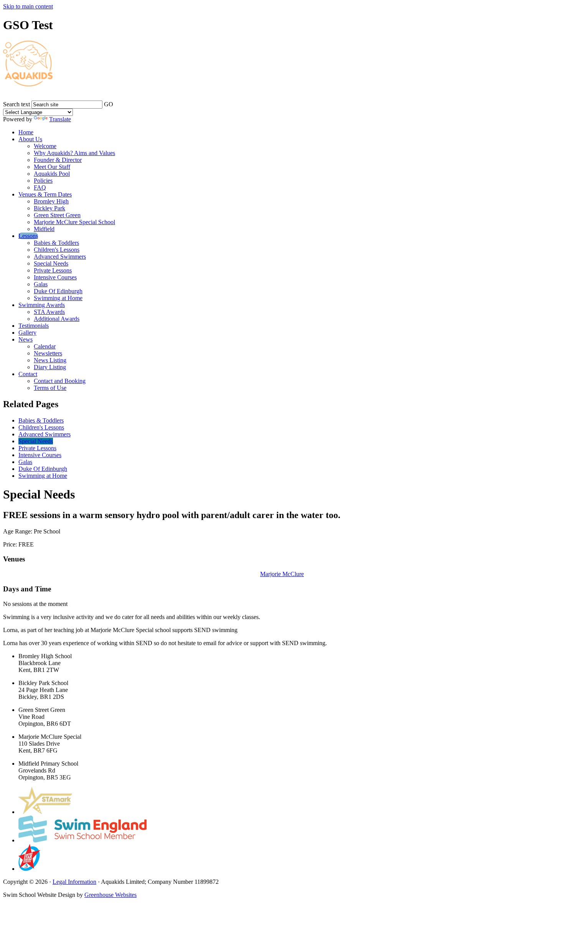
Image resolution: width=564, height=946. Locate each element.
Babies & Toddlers (56, 242)
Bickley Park (49, 208)
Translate (60, 119)
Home (25, 132)
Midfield (44, 229)
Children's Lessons (56, 249)
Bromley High (51, 201)
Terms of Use (50, 388)
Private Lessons (53, 270)
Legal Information (74, 881)
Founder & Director (58, 160)
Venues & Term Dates (45, 194)
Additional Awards (56, 318)
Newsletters (48, 353)
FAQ (40, 187)
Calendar (45, 346)
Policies (43, 180)
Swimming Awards (41, 305)
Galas (41, 284)
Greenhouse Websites (110, 895)
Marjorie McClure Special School (74, 222)
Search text (16, 104)
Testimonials (33, 325)
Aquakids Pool (52, 173)
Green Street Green (57, 215)
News (25, 339)
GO (108, 104)
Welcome (45, 146)
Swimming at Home (58, 298)
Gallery (27, 332)
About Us (30, 139)
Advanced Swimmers (60, 256)
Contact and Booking (60, 381)
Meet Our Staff (52, 166)
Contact (27, 374)
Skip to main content (28, 6)
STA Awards (49, 312)
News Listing (50, 360)
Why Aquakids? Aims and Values (74, 153)
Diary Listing (50, 367)
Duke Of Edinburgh (58, 291)
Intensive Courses (55, 277)
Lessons (28, 236)
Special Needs (51, 263)
